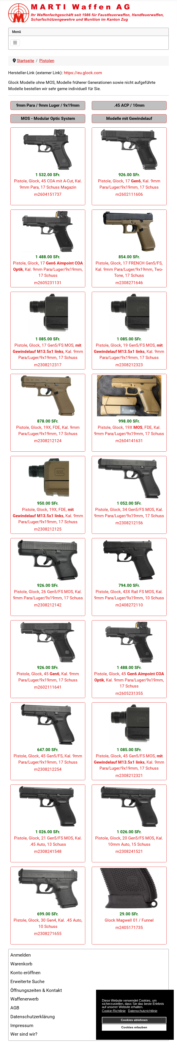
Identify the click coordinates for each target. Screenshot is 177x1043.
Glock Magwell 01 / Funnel (129, 920)
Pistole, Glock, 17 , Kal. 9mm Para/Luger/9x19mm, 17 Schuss (48, 269)
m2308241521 (129, 851)
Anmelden (20, 955)
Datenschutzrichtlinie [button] (142, 1011)
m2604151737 (48, 194)
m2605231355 (129, 693)
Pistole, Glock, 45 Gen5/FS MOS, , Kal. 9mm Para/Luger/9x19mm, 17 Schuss (129, 762)
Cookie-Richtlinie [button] (114, 1011)
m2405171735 (129, 927)
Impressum (21, 1025)
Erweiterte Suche (27, 981)
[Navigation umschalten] (15, 42)
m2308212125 (48, 529)
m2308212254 (48, 769)
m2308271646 (129, 282)
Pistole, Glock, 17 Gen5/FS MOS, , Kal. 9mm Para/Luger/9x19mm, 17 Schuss (48, 351)
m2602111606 (129, 194)
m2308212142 (48, 605)
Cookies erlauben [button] (134, 1027)
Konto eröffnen (25, 972)
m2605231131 (48, 282)
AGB (14, 1007)
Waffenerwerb (24, 999)
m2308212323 (129, 364)
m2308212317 (48, 364)
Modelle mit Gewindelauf (129, 118)
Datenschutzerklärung (32, 1016)
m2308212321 (129, 775)
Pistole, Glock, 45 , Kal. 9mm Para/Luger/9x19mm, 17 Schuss (129, 680)
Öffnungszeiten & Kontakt (36, 990)
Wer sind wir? (23, 1034)
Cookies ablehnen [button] (134, 1020)
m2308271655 (48, 933)
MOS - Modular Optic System (48, 118)
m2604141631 (129, 440)
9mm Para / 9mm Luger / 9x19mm (47, 105)
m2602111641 (48, 687)
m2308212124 (48, 440)
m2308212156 (129, 522)
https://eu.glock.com (83, 72)
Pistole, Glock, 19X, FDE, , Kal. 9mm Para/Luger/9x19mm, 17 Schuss (48, 516)
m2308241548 (48, 851)
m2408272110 (129, 605)
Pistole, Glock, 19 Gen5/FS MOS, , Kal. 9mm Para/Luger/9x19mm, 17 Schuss (129, 351)
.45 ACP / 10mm (129, 105)
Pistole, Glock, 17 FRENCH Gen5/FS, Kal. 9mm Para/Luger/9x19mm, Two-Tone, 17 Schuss (129, 269)
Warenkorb (21, 963)
